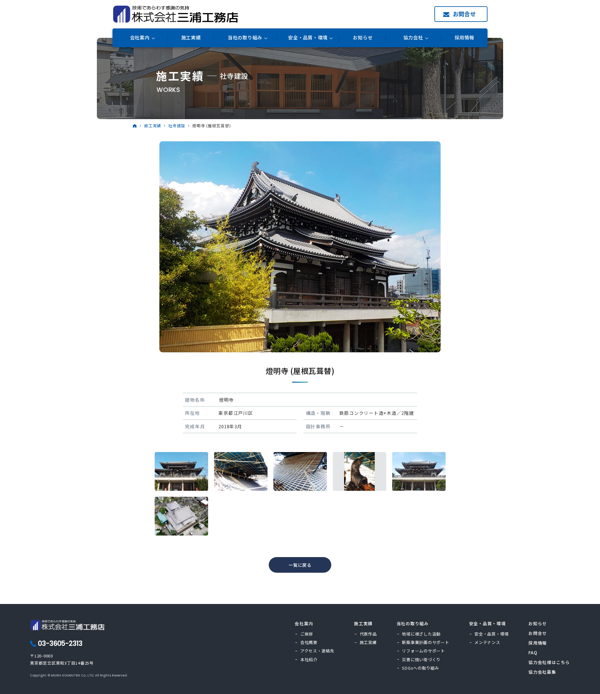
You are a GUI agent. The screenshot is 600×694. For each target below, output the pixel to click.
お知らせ (362, 37)
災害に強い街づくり (421, 659)
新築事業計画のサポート (425, 642)
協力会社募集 (542, 672)
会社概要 (309, 642)
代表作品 (368, 634)
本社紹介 (309, 659)
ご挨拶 (306, 634)
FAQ (532, 652)
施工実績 (191, 37)
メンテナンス (487, 642)
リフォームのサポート (423, 651)
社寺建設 (176, 125)
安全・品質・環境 (491, 634)
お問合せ (464, 14)
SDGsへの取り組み (420, 668)
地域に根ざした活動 (421, 634)
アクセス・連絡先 (317, 651)
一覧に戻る (300, 565)
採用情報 (464, 37)
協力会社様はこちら (549, 662)
